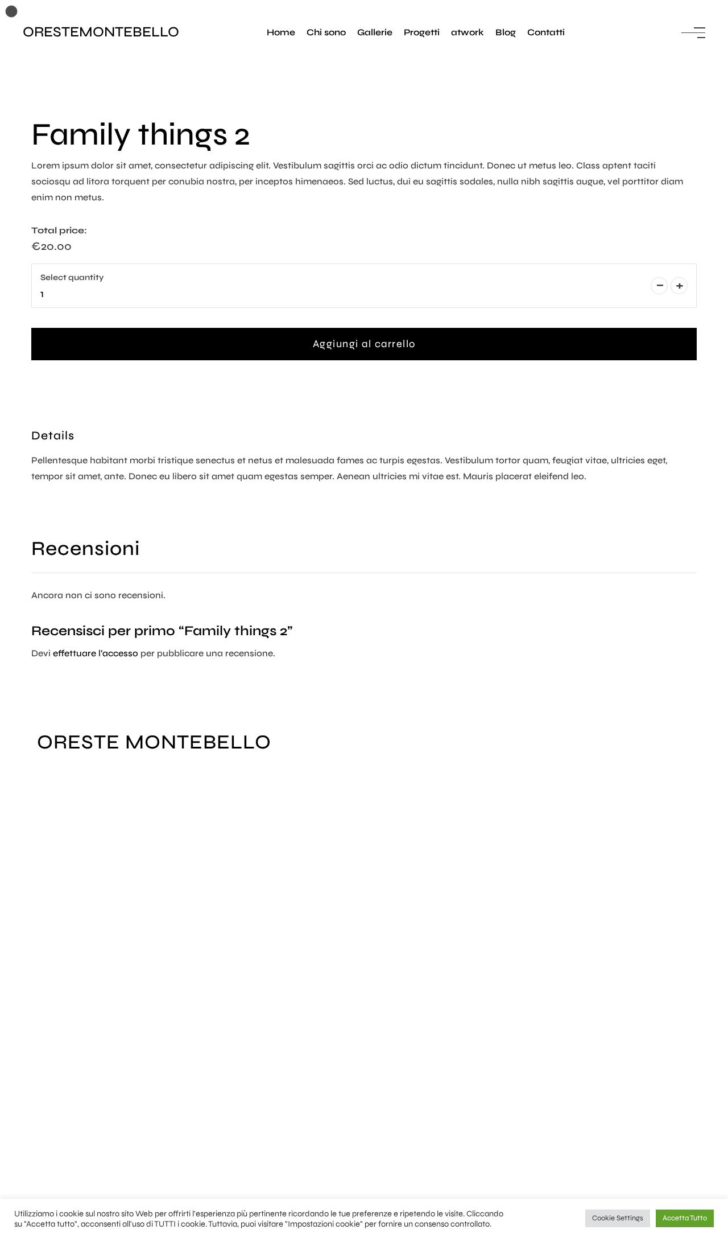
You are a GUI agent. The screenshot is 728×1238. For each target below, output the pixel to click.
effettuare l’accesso (95, 653)
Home (281, 32)
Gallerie (374, 32)
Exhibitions (61, 896)
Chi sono (326, 32)
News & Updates (72, 912)
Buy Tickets (62, 928)
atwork (467, 32)
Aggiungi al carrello (364, 344)
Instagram (59, 1190)
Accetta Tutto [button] (685, 1218)
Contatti (546, 32)
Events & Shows (71, 880)
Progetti (422, 32)
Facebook (58, 1174)
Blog (505, 32)
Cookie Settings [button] (617, 1218)
